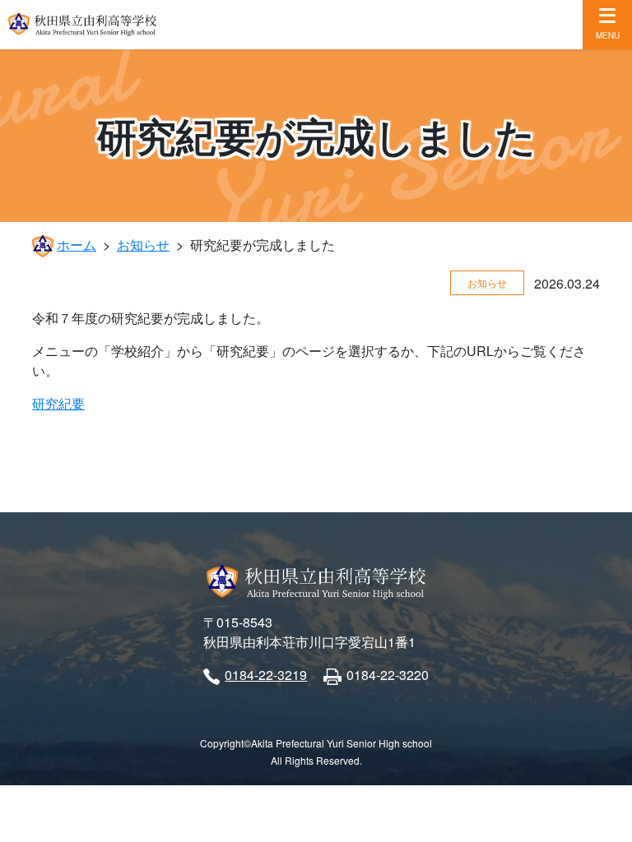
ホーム (76, 244)
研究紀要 (58, 403)
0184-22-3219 (266, 674)
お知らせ (143, 244)
